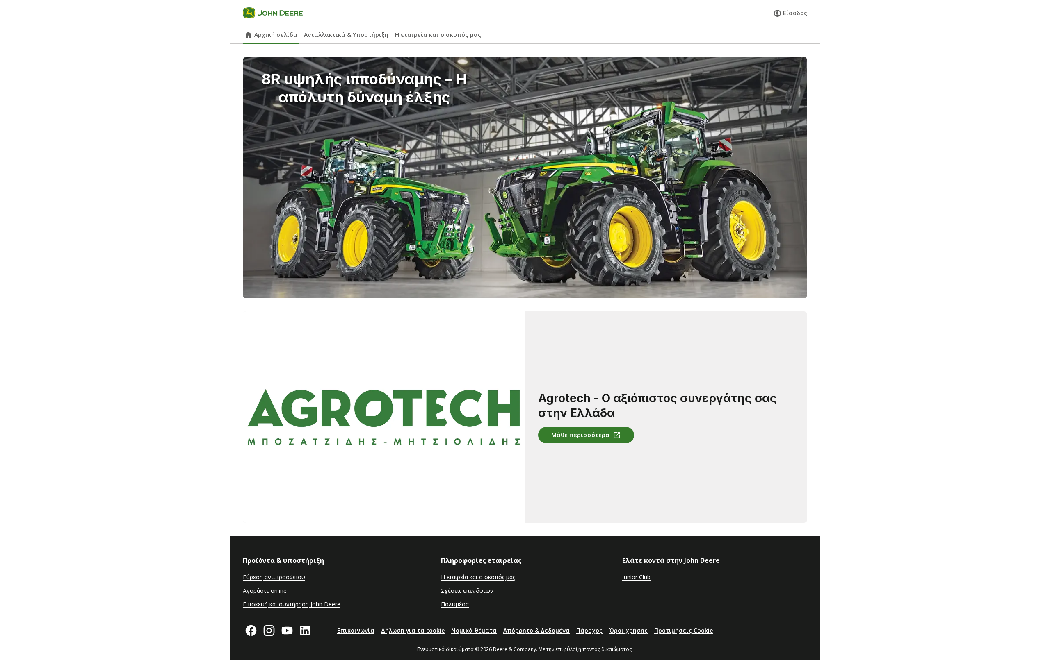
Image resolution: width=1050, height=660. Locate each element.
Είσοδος (795, 13)
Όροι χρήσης (628, 630)
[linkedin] (305, 630)
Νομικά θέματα (474, 630)
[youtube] (287, 630)
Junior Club (636, 577)
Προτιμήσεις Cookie (683, 630)
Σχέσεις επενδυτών (467, 590)
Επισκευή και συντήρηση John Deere (291, 604)
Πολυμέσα (455, 604)
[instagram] (269, 630)
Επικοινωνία (355, 630)
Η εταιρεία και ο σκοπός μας (438, 35)
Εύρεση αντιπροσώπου (274, 577)
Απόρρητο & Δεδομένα (536, 630)
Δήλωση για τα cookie (413, 630)
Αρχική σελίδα (275, 35)
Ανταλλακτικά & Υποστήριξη (346, 35)
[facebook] (251, 630)
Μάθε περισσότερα (580, 435)
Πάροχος (589, 630)
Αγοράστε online (265, 590)
